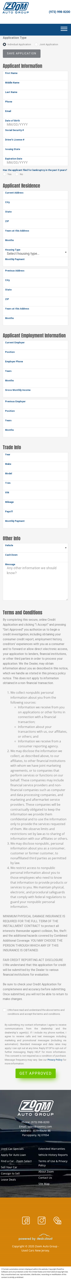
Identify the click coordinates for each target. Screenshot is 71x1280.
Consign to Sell (10, 1173)
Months (9, 240)
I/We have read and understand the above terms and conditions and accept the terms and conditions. (36, 1012)
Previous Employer (15, 401)
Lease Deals (8, 1179)
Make (8, 464)
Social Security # (14, 130)
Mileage (9, 502)
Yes (10, 174)
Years (8, 371)
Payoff (9, 511)
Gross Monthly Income (17, 390)
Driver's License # (14, 139)
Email (8, 111)
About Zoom (46, 1171)
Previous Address (14, 270)
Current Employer (15, 342)
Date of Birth (12, 120)
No (21, 174)
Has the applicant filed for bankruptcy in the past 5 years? (35, 170)
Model (8, 473)
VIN (7, 492)
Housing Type (12, 249)
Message (10, 564)
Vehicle (9, 545)
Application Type (15, 38)
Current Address (14, 192)
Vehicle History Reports (53, 1155)
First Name (11, 73)
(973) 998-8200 (59, 12)
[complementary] (59, 1268)
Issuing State (12, 149)
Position (10, 352)
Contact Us (45, 1177)
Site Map (44, 1184)
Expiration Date (13, 158)
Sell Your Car (9, 1167)
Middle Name (12, 82)
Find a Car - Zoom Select (16, 1161)
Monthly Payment (15, 259)
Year (7, 454)
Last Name (11, 92)
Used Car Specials (12, 1149)
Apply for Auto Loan (13, 1155)
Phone (8, 101)
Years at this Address (17, 230)
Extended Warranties (51, 1149)
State (8, 211)
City (7, 202)
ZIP (7, 221)
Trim (7, 483)
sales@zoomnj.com (40, 1126)
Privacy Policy (55, 1059)
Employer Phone (14, 361)
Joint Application (48, 44)
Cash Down (11, 555)
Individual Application (19, 44)
